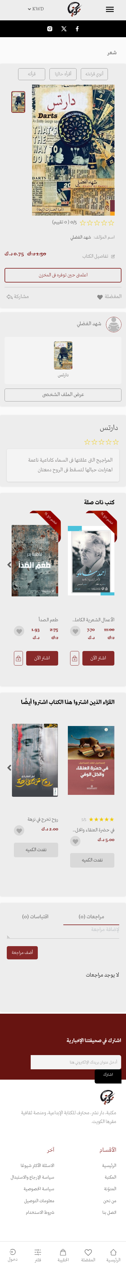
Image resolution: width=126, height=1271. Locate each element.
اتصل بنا (109, 1212)
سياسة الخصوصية (39, 1189)
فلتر (38, 1260)
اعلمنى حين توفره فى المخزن (63, 275)
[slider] (101, 443)
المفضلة (88, 1260)
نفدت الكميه (92, 860)
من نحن (109, 1201)
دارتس (63, 375)
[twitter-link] (64, 28)
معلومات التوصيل (39, 1201)
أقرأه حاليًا (63, 74)
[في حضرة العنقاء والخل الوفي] (91, 760)
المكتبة (110, 1177)
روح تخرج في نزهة (42, 819)
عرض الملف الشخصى (63, 395)
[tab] (91, 917)
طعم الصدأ (48, 620)
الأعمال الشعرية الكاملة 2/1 (93, 620)
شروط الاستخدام (40, 1212)
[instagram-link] (49, 28)
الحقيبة (63, 1260)
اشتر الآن (98, 658)
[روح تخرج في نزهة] (35, 760)
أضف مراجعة (22, 952)
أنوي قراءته (94, 74)
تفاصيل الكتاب (95, 256)
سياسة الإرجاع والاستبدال (32, 1177)
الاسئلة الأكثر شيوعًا (37, 1165)
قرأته (32, 74)
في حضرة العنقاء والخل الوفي (94, 830)
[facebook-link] (77, 28)
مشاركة (21, 297)
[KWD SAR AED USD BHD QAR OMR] (63, 9)
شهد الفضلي (80, 237)
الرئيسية (109, 1165)
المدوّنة (110, 1189)
